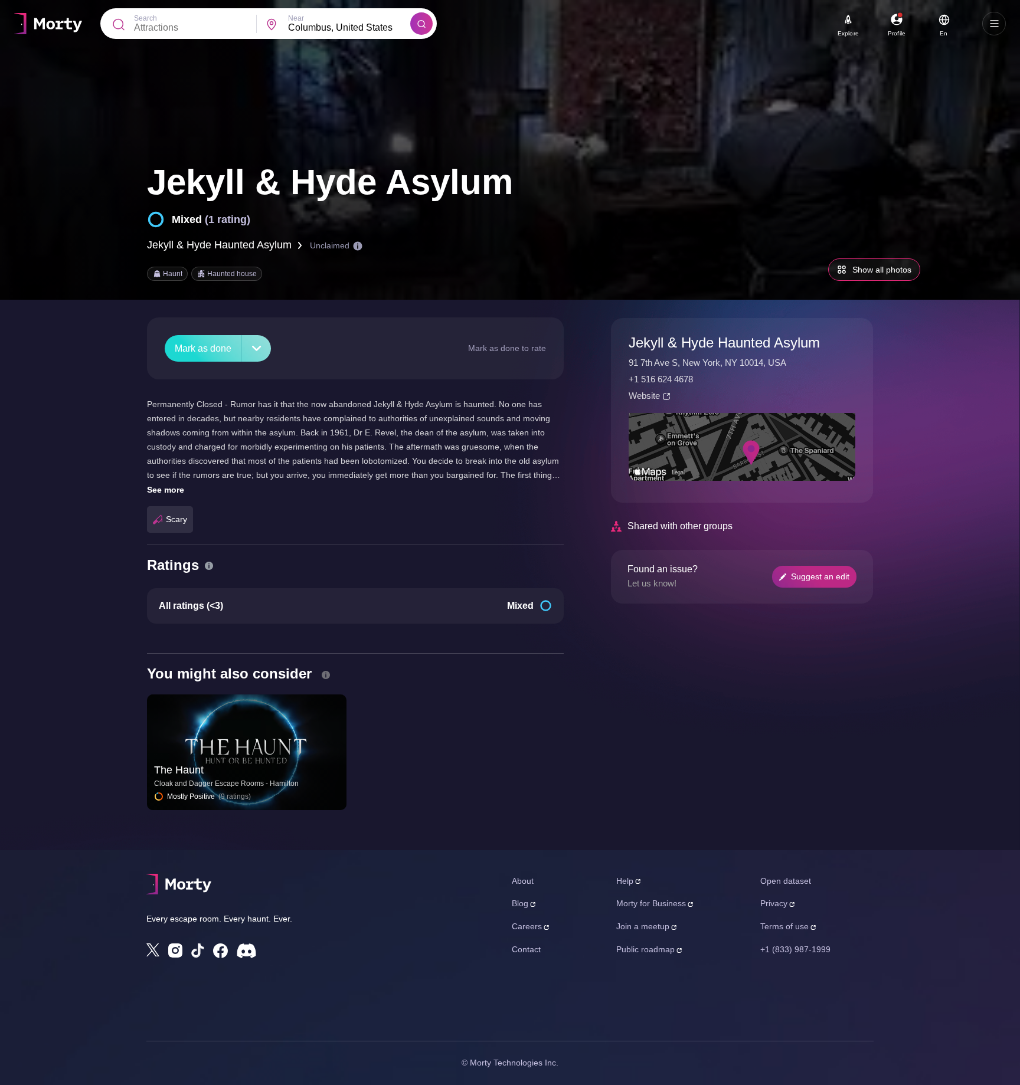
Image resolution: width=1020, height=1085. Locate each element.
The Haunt (179, 770)
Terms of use (784, 926)
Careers (527, 926)
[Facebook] (220, 950)
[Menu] (994, 23)
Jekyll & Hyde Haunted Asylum (219, 245)
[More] (256, 348)
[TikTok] (197, 950)
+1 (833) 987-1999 (795, 949)
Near (296, 18)
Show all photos (881, 269)
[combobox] (349, 27)
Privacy (773, 903)
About (523, 881)
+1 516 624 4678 (661, 379)
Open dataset (785, 881)
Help (624, 881)
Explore (848, 33)
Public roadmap (645, 949)
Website (644, 396)
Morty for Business (651, 903)
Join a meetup (642, 926)
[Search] (421, 23)
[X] (152, 949)
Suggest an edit (820, 576)
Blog (520, 903)
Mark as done (203, 348)
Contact (526, 949)
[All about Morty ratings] (209, 566)
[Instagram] (175, 950)
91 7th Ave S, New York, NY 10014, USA (707, 363)
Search (145, 18)
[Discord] (246, 950)
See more (165, 489)
